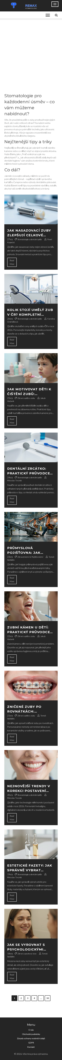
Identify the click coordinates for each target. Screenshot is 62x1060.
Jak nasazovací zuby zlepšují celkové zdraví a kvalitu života (29, 233)
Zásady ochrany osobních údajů (31, 1038)
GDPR (31, 1042)
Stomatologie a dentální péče (29, 239)
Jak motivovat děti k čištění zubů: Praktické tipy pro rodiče (29, 391)
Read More (12, 262)
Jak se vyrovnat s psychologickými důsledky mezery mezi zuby (30, 947)
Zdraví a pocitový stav (26, 953)
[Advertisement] (31, 50)
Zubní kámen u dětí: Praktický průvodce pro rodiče (28, 629)
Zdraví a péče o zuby (26, 398)
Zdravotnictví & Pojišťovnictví (30, 557)
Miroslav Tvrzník (14, 480)
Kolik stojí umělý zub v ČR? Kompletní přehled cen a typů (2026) (30, 312)
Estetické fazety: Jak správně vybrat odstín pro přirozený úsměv (30, 868)
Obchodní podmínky (31, 1034)
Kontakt (31, 1047)
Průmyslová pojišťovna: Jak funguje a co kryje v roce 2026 (29, 550)
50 (47, 998)
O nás (31, 1030)
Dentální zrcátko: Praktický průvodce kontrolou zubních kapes (28, 471)
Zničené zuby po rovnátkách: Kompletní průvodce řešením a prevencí (29, 709)
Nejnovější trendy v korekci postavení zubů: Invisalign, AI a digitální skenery (29, 788)
